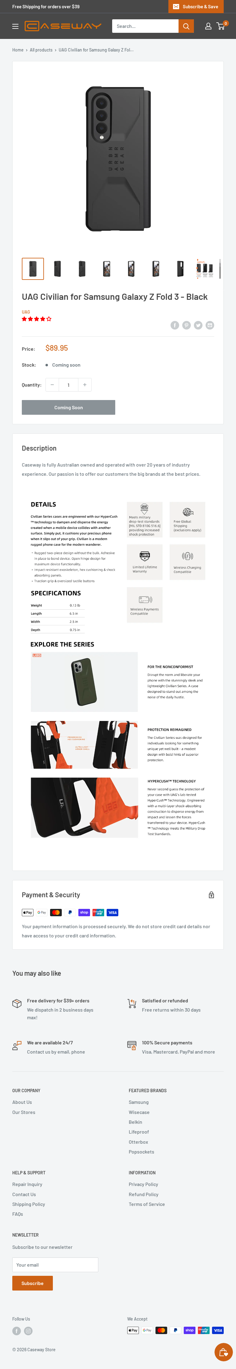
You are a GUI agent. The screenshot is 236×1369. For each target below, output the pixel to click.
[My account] (208, 26)
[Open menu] (15, 26)
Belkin (135, 1122)
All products (41, 49)
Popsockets (141, 1151)
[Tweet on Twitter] (198, 325)
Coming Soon (68, 407)
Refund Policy (144, 1194)
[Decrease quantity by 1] (52, 384)
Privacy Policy (143, 1184)
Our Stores (23, 1112)
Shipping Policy (28, 1204)
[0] (221, 26)
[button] (37, 319)
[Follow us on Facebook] (16, 1331)
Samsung (139, 1102)
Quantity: (32, 384)
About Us (22, 1102)
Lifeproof (139, 1131)
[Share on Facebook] (175, 325)
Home (18, 49)
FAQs (17, 1214)
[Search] (186, 26)
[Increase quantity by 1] (84, 384)
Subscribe (33, 1283)
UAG (26, 312)
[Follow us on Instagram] (28, 1331)
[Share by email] (210, 325)
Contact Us (24, 1194)
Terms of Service (147, 1204)
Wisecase (139, 1112)
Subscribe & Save (200, 6)
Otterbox (138, 1142)
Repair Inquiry (27, 1184)
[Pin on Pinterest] (186, 325)
